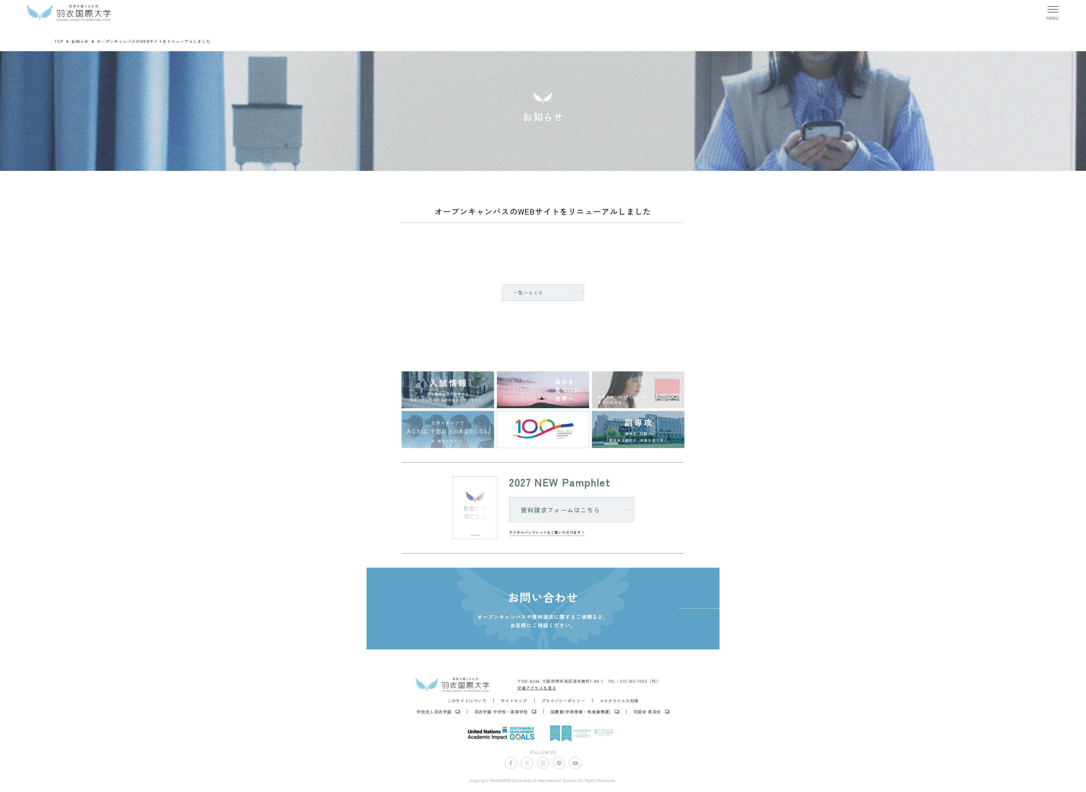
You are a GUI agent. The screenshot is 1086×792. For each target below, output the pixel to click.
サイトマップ (514, 701)
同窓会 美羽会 (647, 712)
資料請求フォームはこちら (560, 509)
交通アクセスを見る (537, 688)
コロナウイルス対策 (619, 701)
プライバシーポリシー (563, 701)
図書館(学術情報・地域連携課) (581, 712)
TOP (58, 41)
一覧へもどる (528, 292)
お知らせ (80, 41)
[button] (1053, 13)
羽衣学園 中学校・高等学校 (501, 712)
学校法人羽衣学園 (434, 712)
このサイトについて (467, 701)
